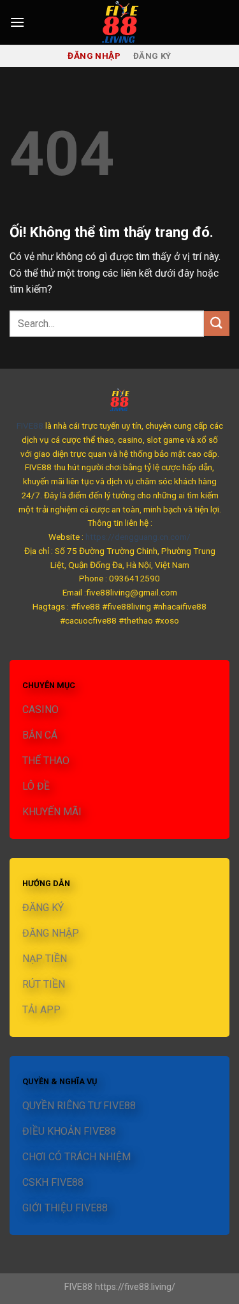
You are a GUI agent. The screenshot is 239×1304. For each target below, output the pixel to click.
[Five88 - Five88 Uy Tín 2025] (120, 22)
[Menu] (17, 22)
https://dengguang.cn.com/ (138, 537)
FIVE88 (30, 425)
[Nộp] (216, 323)
